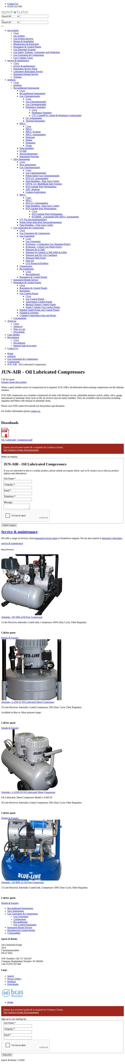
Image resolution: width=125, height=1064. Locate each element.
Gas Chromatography (36, 101)
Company (9, 484)
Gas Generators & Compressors (35, 233)
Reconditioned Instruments (32, 93)
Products (11, 981)
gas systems (19, 36)
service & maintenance (24, 66)
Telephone (10, 496)
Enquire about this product (14, 382)
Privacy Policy (14, 979)
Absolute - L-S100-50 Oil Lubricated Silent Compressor (28, 792)
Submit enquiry (9, 525)
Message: (8, 502)
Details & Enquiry (10, 638)
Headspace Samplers (42, 112)
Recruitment (19, 343)
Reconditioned (33, 274)
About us (17, 326)
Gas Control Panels (35, 299)
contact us (35, 411)
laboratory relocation (112, 538)
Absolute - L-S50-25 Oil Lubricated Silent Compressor (27, 702)
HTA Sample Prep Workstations (47, 214)
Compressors (13, 361)
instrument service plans (45, 538)
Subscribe (6, 1055)
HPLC (29, 129)
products (17, 85)
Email (7, 490)
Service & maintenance (19, 532)
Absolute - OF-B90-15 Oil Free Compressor (22, 882)
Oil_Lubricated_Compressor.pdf (16, 440)
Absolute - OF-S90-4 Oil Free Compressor (21, 617)
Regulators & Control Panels (33, 288)
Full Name (10, 478)
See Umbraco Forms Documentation (21, 450)
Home (10, 353)
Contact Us (12, 3)
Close (16, 33)
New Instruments (28, 164)
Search (10, 976)
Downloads (12, 984)
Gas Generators (33, 241)
